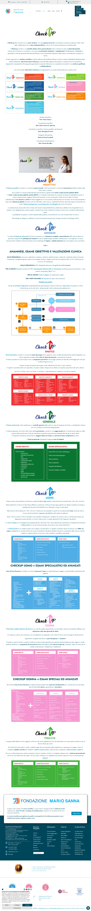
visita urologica (12, 523)
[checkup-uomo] (45, 487)
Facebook (67, 908)
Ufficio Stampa (51, 846)
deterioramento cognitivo (74, 750)
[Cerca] (61, 11)
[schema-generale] (45, 442)
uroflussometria (26, 525)
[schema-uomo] (45, 536)
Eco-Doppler (54, 204)
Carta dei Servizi (79, 835)
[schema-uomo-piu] (45, 577)
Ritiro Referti (64, 835)
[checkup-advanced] (45, 223)
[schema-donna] (45, 650)
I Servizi (35, 833)
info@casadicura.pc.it (74, 3)
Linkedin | (77, 908)
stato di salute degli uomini (42, 501)
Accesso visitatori (65, 854)
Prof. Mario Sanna (45, 120)
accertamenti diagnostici (20, 286)
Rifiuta (6, 905)
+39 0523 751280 (12, 849)
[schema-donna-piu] (45, 690)
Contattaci (49, 837)
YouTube (73, 908)
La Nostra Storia (79, 831)
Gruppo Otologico (66, 831)
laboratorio (70, 51)
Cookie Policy (36, 841)
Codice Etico (78, 842)
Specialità (63, 833)
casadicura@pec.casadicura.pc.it (56, 908)
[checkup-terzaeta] (45, 727)
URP (48, 844)
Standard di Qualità (80, 850)
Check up (63, 837)
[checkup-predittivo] (45, 175)
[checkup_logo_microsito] (45, 22)
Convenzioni (50, 835)
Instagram (82, 908)
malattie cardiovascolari (41, 750)
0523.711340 (46, 2)
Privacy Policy (37, 839)
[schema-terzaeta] (45, 761)
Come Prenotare (51, 831)
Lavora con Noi (79, 852)
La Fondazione (37, 837)
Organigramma (79, 833)
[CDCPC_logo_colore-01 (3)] (14, 9)
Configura (17, 905)
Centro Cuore (64, 852)
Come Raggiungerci (52, 833)
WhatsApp (10, 854)
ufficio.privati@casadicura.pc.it (74, 1)
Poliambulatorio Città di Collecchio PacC (66, 848)
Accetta (27, 905)
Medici (35, 835)
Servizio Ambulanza (66, 840)
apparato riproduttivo (46, 513)
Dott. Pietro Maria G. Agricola (45, 125)
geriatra (51, 756)
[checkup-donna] (45, 615)
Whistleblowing (79, 854)
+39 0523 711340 (12, 847)
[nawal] (45, 148)
